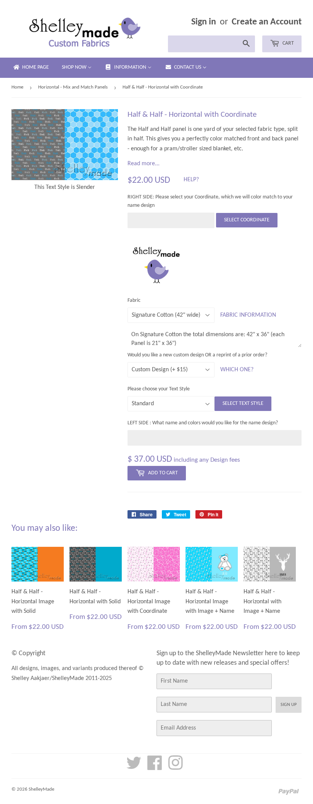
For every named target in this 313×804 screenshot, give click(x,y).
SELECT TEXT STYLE (243, 403)
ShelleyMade (41, 789)
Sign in (203, 22)
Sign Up (289, 704)
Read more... (143, 164)
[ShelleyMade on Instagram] (175, 767)
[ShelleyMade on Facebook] (155, 767)
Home (17, 87)
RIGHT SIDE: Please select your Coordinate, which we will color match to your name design (210, 201)
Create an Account (267, 22)
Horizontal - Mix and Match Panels (73, 87)
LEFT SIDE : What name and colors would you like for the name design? (202, 423)
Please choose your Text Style (158, 389)
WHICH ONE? (236, 370)
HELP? (191, 180)
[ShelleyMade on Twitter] (134, 767)
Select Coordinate (246, 220)
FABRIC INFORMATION (248, 315)
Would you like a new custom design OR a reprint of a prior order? (197, 355)
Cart (287, 43)
